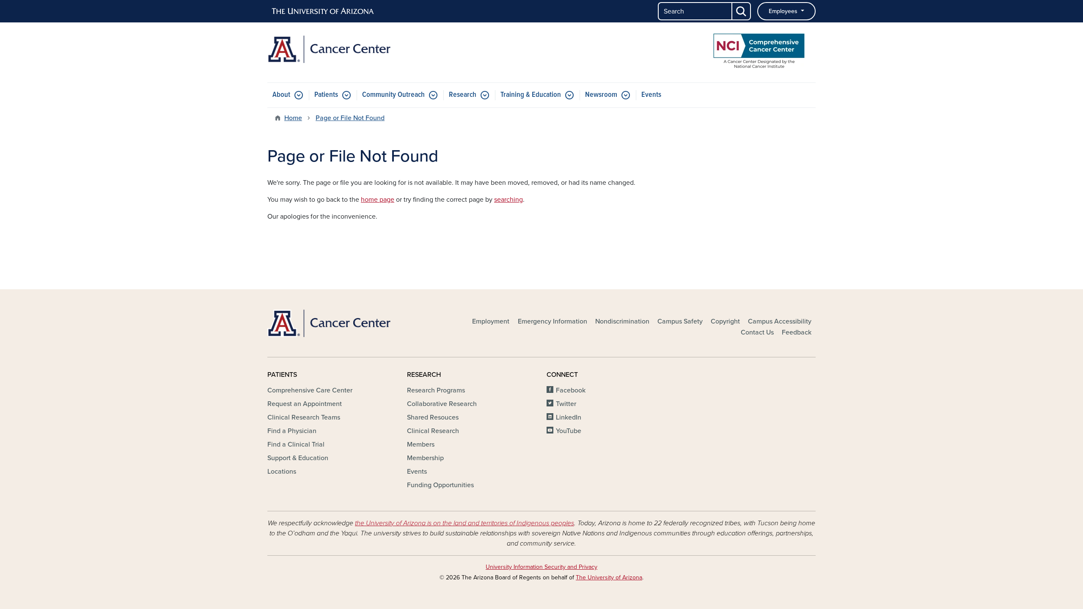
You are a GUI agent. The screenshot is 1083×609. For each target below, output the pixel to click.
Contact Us (757, 332)
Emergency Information (552, 321)
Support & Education (297, 458)
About (281, 95)
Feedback (796, 332)
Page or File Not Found (350, 118)
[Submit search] (741, 11)
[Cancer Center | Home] (355, 49)
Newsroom (601, 95)
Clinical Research (433, 431)
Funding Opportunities (440, 485)
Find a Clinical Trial (295, 444)
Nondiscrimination (622, 321)
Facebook (570, 390)
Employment (490, 321)
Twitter (566, 404)
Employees (784, 11)
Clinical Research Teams (303, 417)
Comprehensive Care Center (309, 390)
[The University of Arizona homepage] (323, 11)
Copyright (725, 321)
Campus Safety (680, 321)
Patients (326, 95)
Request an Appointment (304, 404)
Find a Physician (291, 431)
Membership (425, 458)
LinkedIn (568, 417)
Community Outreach (393, 95)
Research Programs (436, 390)
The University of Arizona (609, 577)
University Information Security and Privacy (541, 567)
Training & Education (530, 95)
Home (293, 118)
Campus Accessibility (779, 321)
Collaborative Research (442, 404)
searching (508, 199)
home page (377, 199)
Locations (281, 471)
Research (462, 95)
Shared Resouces (433, 417)
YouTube (568, 431)
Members (420, 444)
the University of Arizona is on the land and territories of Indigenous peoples (464, 523)
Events (651, 95)
